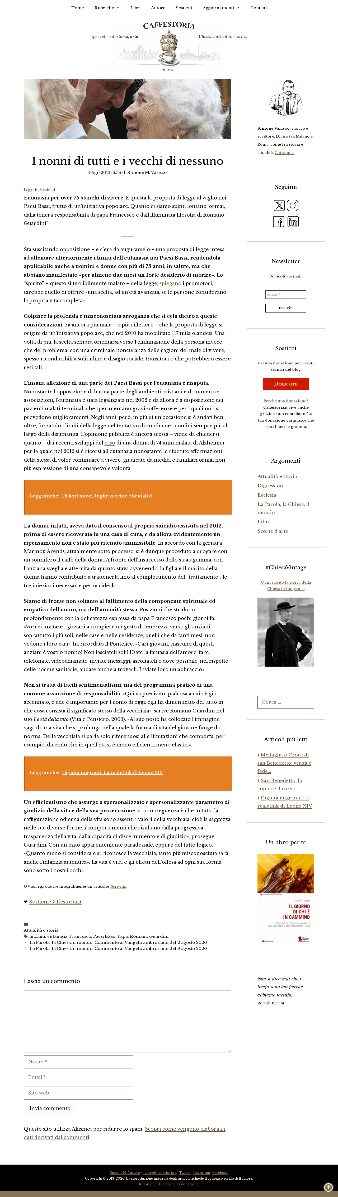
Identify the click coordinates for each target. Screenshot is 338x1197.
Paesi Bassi (104, 936)
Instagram (201, 1173)
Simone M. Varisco (125, 1173)
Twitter (185, 1173)
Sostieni (184, 7)
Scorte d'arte (272, 531)
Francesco (80, 936)
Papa (123, 936)
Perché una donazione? (286, 401)
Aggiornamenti (218, 7)
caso (110, 443)
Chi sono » (284, 152)
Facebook (220, 1173)
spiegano (170, 283)
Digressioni (271, 485)
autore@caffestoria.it (160, 1173)
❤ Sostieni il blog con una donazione (168, 1184)
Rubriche (104, 7)
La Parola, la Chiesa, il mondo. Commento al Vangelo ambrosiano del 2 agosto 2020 (118, 942)
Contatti (258, 7)
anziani (37, 936)
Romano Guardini (149, 936)
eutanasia (57, 936)
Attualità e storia (41, 930)
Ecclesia (266, 495)
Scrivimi (118, 886)
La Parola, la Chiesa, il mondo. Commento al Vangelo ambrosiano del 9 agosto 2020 (118, 948)
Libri (135, 7)
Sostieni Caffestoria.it (55, 902)
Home (77, 7)
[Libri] (285, 97)
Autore (158, 7)
